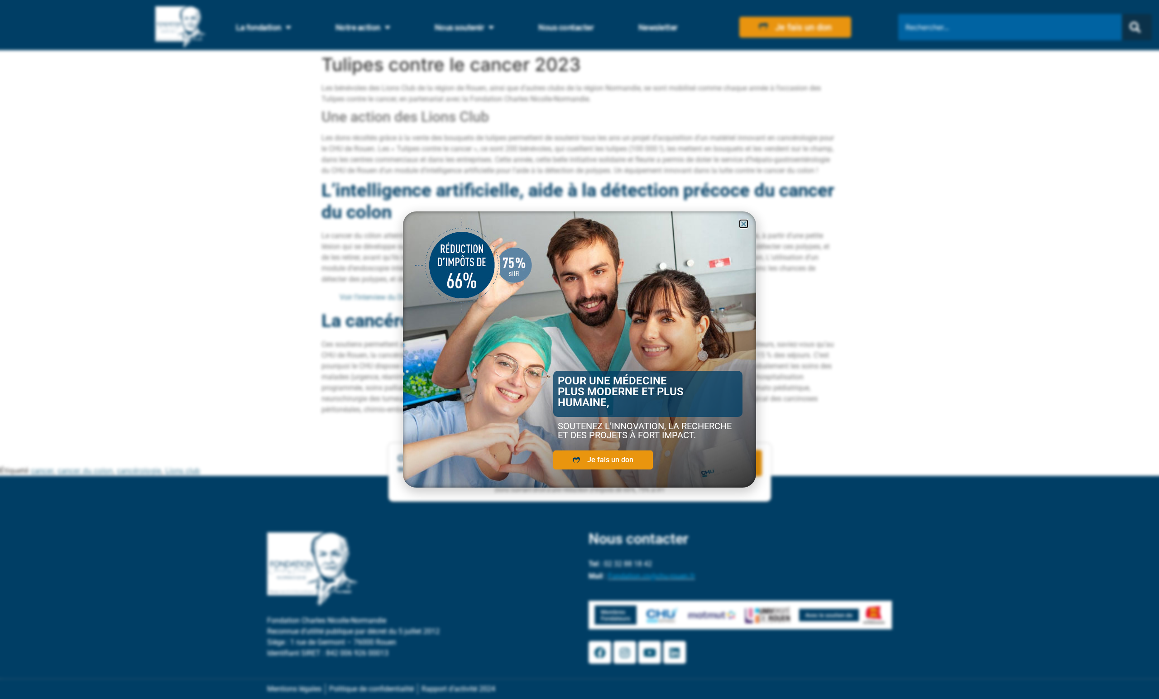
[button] (743, 223)
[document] (579, 349)
